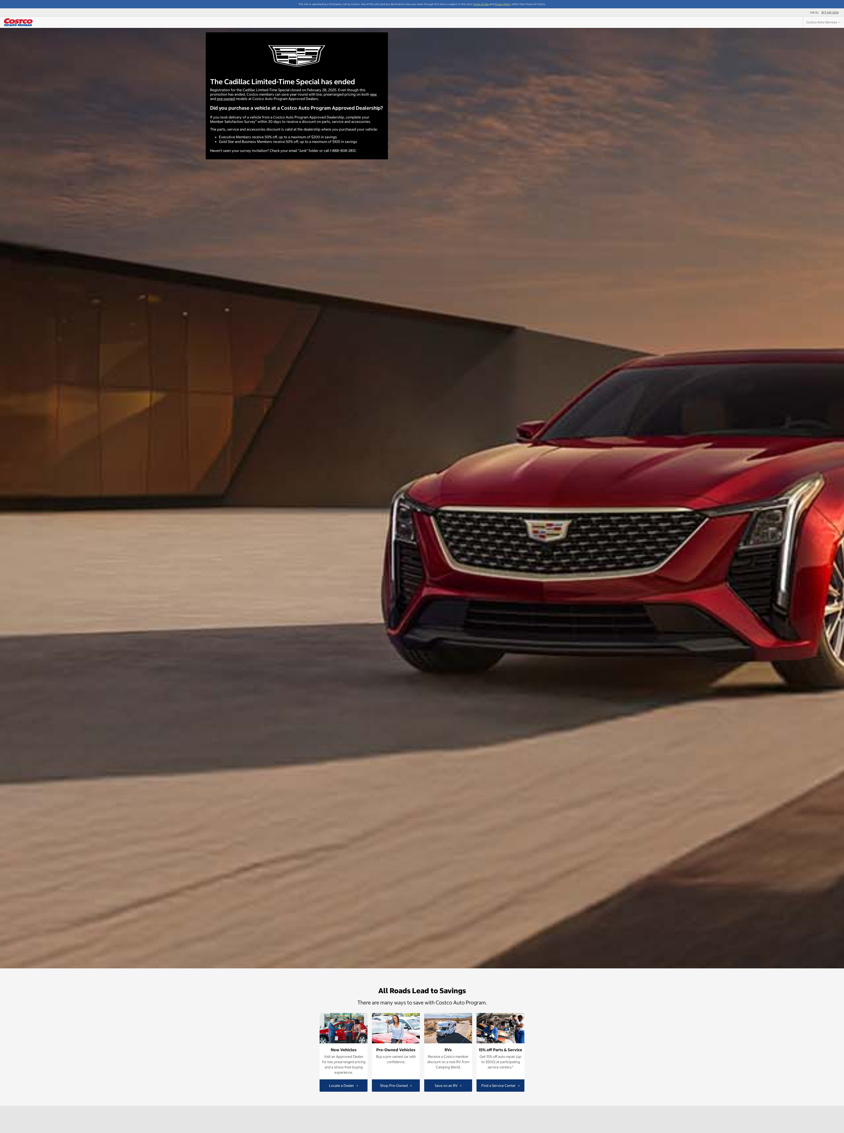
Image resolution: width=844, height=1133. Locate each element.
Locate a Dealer (342, 1085)
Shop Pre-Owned (394, 1085)
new (373, 94)
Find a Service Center (499, 1085)
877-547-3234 (830, 12)
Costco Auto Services (822, 22)
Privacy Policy (502, 4)
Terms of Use (481, 4)
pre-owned (226, 98)
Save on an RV (446, 1085)
